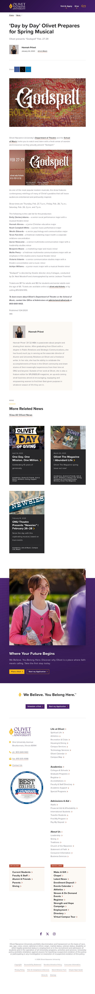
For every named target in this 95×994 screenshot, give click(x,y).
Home (11, 15)
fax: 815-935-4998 (20, 758)
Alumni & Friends (21, 879)
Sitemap (53, 975)
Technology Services (60, 750)
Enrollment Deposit (64, 882)
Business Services (59, 856)
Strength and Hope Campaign (64, 905)
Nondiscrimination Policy (53, 965)
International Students (60, 811)
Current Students (21, 872)
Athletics (55, 736)
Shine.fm (44, 975)
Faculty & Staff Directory (61, 784)
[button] (66, 6)
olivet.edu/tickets (57, 286)
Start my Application (37, 671)
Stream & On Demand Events (65, 895)
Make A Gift (60, 872)
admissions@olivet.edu (59, 300)
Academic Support (59, 788)
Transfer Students (58, 815)
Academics (56, 766)
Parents (16, 882)
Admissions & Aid (60, 800)
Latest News (60, 879)
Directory (59, 913)
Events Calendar (62, 886)
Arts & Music (42, 51)
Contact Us (17, 765)
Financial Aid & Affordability (63, 808)
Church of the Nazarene (61, 846)
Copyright (18, 965)
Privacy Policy (20, 970)
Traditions (55, 842)
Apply (53, 804)
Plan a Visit (16, 671)
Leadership (55, 835)
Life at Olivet (57, 729)
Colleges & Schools (59, 770)
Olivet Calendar (58, 753)
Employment (60, 909)
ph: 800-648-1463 (20, 752)
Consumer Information (61, 853)
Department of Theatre (45, 137)
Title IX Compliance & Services (38, 970)
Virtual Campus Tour (64, 916)
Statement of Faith (59, 849)
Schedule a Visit (34, 706)
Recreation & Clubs (59, 739)
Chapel (57, 875)
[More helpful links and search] (82, 6)
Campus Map (56, 757)
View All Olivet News (20, 415)
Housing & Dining (58, 743)
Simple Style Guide (76, 970)
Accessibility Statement (32, 965)
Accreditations (57, 781)
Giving (53, 839)
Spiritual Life (56, 732)
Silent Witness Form (59, 970)
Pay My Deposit (57, 822)
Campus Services (58, 746)
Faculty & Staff (20, 875)
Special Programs (58, 791)
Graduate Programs (59, 774)
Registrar (55, 777)
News (18, 15)
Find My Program (58, 818)
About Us (55, 831)
